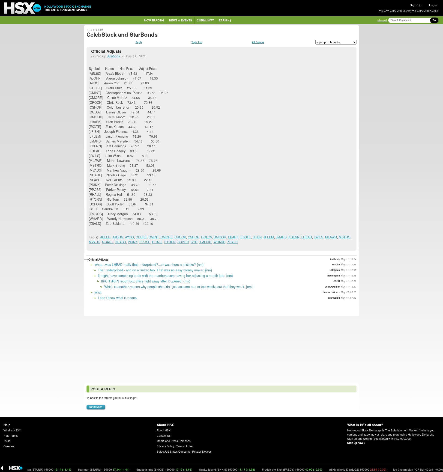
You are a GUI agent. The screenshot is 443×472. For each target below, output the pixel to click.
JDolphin (335, 270)
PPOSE (144, 242)
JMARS (281, 237)
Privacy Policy (165, 446)
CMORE (167, 237)
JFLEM (268, 237)
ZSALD (232, 242)
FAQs (6, 441)
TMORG (205, 242)
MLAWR (331, 237)
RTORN (170, 242)
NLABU (120, 242)
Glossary (9, 446)
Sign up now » (356, 443)
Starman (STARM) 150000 (37, 469)
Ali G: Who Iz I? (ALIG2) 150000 (349, 469)
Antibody (113, 56)
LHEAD (306, 237)
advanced (382, 20)
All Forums (258, 42)
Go (434, 20)
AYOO (129, 237)
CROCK (180, 237)
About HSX (164, 430)
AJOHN (117, 237)
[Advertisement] (221, 350)
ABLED (105, 237)
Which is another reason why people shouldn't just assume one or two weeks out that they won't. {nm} (178, 286)
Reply (139, 42)
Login (433, 5)
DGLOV (206, 237)
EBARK (233, 237)
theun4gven (333, 275)
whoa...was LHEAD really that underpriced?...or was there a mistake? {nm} (149, 264)
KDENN (293, 237)
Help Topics (10, 435)
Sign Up (415, 5)
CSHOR (193, 237)
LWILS (318, 237)
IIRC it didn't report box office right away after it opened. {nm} (145, 281)
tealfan (336, 264)
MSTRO (344, 237)
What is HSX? (12, 430)
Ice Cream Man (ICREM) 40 (409, 469)
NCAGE (108, 242)
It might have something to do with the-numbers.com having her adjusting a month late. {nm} (165, 275)
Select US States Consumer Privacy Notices (184, 451)
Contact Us (164, 435)
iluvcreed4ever (331, 292)
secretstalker (332, 286)
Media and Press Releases (174, 441)
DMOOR (220, 237)
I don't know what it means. (117, 297)
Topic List (197, 42)
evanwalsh (334, 297)
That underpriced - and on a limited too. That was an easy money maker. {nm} (154, 270)
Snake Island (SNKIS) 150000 (156, 469)
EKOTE (245, 237)
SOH (194, 242)
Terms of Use (184, 446)
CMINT (154, 237)
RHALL (157, 242)
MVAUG (94, 242)
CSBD (336, 281)
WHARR (219, 242)
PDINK (133, 242)
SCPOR (183, 242)
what (98, 292)
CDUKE (141, 237)
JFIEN (257, 237)
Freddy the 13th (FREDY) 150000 (283, 469)
